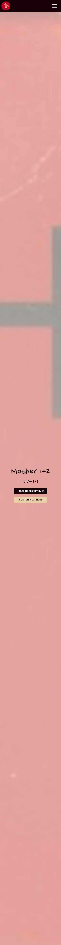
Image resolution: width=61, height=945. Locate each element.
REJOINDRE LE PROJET (31, 491)
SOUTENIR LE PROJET (31, 499)
